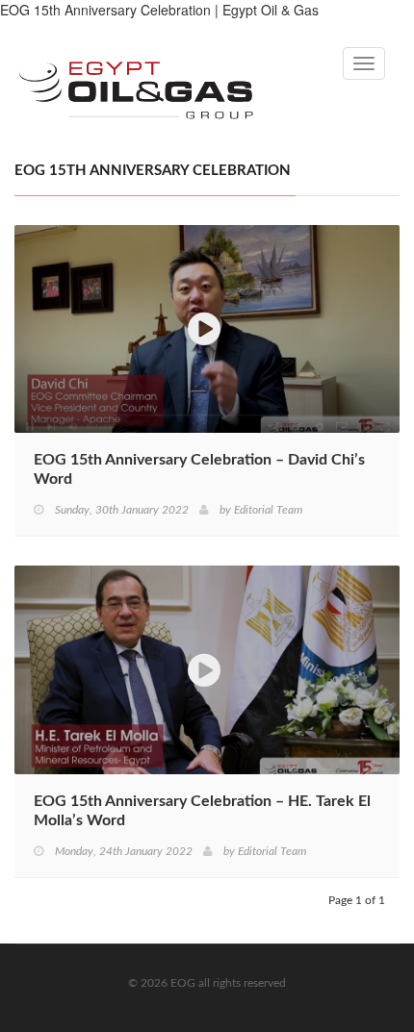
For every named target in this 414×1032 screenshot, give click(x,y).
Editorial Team (268, 510)
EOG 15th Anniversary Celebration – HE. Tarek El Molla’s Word (202, 810)
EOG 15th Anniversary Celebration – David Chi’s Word (199, 469)
